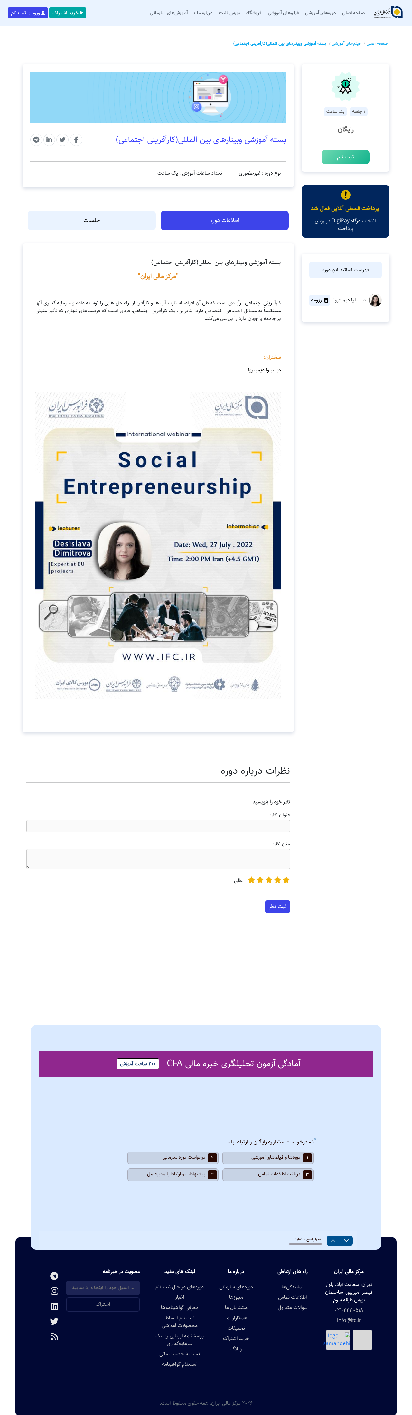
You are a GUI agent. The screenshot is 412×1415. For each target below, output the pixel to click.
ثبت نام (345, 156)
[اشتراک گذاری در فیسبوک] (76, 140)
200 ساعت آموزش (138, 1064)
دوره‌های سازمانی (236, 1287)
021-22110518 (349, 1310)
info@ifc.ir (349, 1320)
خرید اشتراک (65, 13)
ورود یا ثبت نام (25, 13)
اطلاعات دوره (224, 220)
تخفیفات (236, 1328)
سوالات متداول (293, 1308)
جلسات (91, 220)
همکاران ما (236, 1318)
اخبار (179, 1297)
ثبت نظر (277, 906)
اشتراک (103, 1304)
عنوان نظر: (279, 815)
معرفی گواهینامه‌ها (179, 1308)
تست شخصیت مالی (179, 1354)
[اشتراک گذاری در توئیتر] (62, 140)
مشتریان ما (236, 1308)
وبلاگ (236, 1349)
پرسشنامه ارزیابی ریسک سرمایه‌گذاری (179, 1340)
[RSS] (48, 1337)
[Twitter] (48, 1322)
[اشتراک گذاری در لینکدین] (49, 140)
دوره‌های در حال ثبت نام (179, 1287)
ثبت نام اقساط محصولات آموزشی (180, 1322)
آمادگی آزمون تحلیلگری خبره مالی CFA (233, 1063)
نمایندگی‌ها (293, 1287)
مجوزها (236, 1297)
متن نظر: (281, 844)
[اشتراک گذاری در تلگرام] (36, 140)
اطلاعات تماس (292, 1297)
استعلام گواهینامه (180, 1364)
